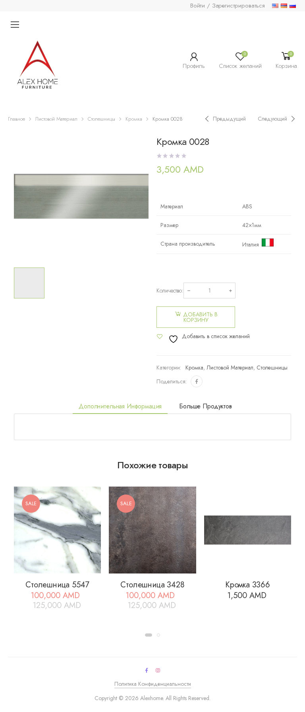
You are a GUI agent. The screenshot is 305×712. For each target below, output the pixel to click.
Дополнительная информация (120, 406)
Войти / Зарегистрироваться (227, 5)
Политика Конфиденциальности (152, 684)
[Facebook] (197, 381)
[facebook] (146, 670)
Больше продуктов (205, 406)
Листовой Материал (56, 119)
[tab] (120, 406)
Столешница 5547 (57, 585)
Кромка (133, 119)
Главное (16, 119)
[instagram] (158, 670)
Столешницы (101, 119)
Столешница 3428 (152, 585)
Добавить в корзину (200, 317)
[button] (148, 635)
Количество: (169, 290)
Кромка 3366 (247, 585)
